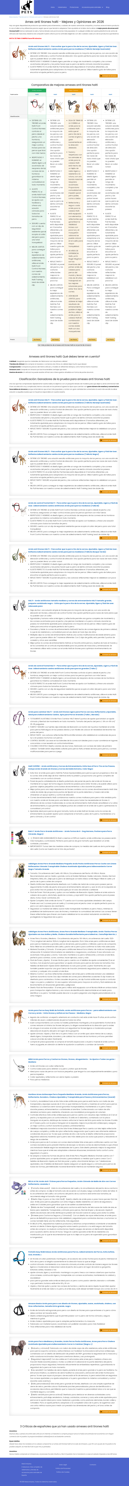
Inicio (53, 7)
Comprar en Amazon (109, 76)
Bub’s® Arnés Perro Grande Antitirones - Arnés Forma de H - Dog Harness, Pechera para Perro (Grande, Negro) (70, 832)
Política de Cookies (63, 1472)
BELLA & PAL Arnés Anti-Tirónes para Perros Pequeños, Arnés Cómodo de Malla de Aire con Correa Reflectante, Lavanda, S (72, 1182)
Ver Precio (37, 340)
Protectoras (74, 7)
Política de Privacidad (63, 1468)
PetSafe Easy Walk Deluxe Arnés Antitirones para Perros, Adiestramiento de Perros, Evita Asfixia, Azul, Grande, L (71, 1253)
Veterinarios (62, 7)
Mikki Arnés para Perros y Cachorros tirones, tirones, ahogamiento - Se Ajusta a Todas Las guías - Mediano (72, 1060)
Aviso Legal (63, 1465)
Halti (37, 94)
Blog (107, 7)
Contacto (93, 1465)
